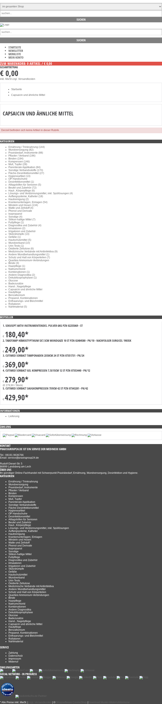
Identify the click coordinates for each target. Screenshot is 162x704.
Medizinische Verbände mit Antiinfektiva (31, 586)
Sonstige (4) (15, 216)
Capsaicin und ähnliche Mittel (25, 289)
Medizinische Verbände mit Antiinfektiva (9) (33, 251)
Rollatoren (14, 303)
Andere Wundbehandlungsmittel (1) (28, 254)
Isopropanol (15, 213)
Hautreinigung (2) (18, 199)
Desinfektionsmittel (19, 516)
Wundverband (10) (19, 242)
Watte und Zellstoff (19, 542)
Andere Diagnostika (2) (21, 274)
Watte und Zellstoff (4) (20, 207)
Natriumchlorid (16, 269)
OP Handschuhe (17, 178)
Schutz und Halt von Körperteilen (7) (29, 257)
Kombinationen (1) (19, 271)
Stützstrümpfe (16, 568)
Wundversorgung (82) (21, 149)
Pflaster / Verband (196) (21, 155)
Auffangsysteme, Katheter (23, 531)
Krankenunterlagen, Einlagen (25, 536)
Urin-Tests (14, 580)
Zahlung (13, 652)
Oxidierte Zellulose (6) (21, 248)
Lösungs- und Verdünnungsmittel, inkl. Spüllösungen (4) (40, 193)
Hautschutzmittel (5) (19, 239)
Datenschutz (15, 655)
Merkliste (14, 54)
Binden (12, 493)
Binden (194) (15, 158)
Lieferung (13, 416)
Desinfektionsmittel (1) (21, 181)
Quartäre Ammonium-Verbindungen (28, 260)
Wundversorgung (18, 484)
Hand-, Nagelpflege (19, 286)
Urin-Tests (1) (16, 245)
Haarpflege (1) (16, 266)
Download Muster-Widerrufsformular (109, 702)
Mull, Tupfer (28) (17, 164)
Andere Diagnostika (19, 609)
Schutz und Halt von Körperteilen (27, 592)
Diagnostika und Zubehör (23, 560)
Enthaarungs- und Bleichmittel (25, 301)
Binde (11, 597)
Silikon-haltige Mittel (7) (21, 219)
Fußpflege (14, 557)
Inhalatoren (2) (16, 228)
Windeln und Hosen (19, 539)
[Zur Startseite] (4, 24)
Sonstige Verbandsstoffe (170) (25, 170)
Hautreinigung (16, 534)
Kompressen (15, 496)
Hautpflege (14, 292)
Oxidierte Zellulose (19, 583)
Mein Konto (15, 57)
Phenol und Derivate (20, 210)
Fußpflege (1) (16, 222)
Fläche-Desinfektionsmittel (23, 507)
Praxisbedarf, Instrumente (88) (25, 152)
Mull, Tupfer (15, 499)
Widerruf (13, 661)
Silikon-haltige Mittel (20, 554)
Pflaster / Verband (18, 490)
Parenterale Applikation (21, 502)
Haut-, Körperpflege (19, 525)
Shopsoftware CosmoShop (71, 702)
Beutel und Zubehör (19, 522)
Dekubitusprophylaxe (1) (22, 277)
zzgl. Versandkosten (23, 79)
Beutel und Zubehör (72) (22, 187)
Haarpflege (14, 600)
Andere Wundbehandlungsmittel (27, 589)
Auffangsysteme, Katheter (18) (25, 196)
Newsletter (15, 51)
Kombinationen (17, 606)
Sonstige (13, 551)
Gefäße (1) (14, 237)
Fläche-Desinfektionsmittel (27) (26, 173)
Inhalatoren (15, 563)
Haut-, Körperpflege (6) (21, 190)
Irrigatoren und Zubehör (22, 231)
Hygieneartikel (16, 510)
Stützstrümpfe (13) (18, 234)
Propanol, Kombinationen (23, 298)
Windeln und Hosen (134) (23, 205)
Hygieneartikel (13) (19, 176)
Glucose (13, 280)
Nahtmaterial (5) (17, 306)
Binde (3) (13, 263)
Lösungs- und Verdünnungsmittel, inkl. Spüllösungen (38, 528)
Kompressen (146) (19, 161)
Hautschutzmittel (17, 574)
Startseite (14, 47)
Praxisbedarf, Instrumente (23, 487)
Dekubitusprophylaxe (20, 612)
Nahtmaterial (15, 641)
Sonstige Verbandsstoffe (22, 504)
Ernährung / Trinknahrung (23, 481)
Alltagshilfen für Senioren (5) (24, 184)
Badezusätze (15, 283)
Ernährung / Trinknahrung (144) (26, 147)
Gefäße (12, 571)
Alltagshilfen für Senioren (22, 519)
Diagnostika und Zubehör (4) (24, 225)
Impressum (14, 658)
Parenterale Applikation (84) (24, 167)
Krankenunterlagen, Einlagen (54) (27, 202)
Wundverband (16, 577)
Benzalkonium (16, 295)
